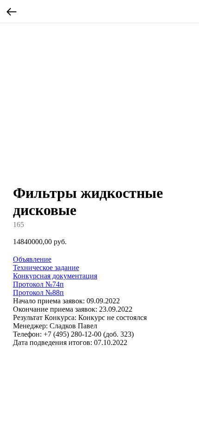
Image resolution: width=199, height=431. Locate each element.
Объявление (32, 259)
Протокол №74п (38, 284)
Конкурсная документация (55, 276)
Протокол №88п (38, 292)
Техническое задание (46, 267)
